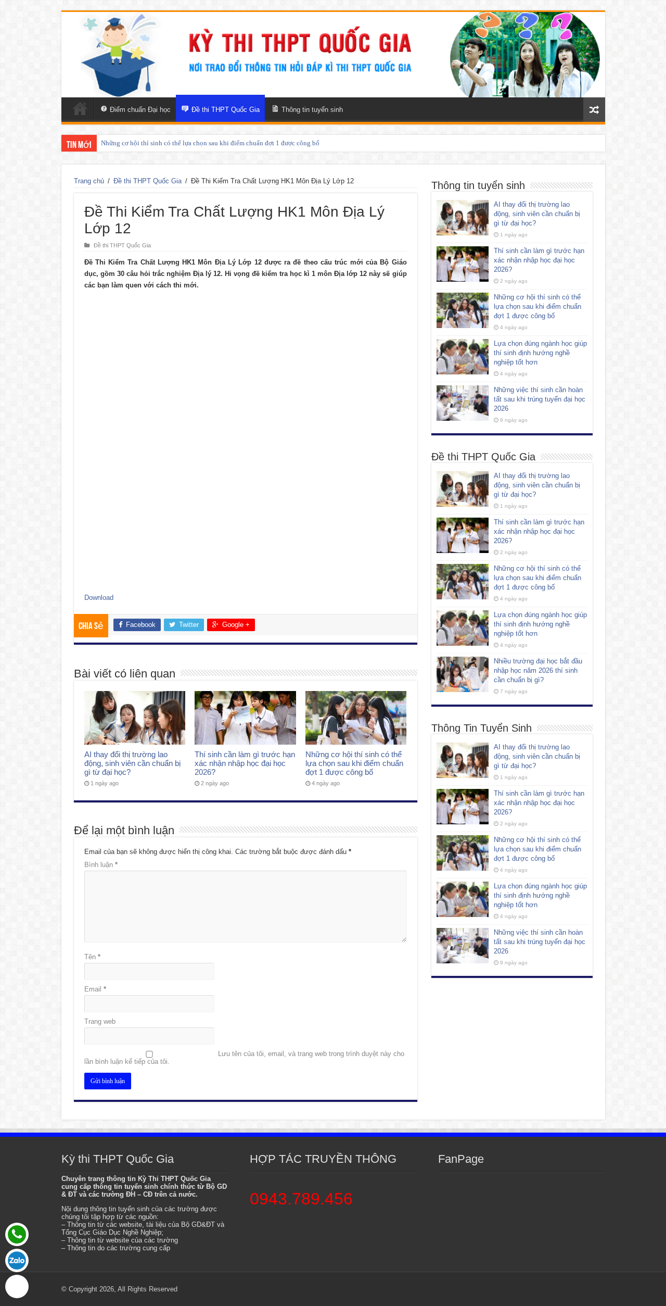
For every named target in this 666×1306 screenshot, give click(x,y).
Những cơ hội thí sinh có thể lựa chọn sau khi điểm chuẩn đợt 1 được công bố (210, 143)
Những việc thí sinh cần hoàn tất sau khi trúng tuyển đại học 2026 (539, 399)
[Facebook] (17, 1286)
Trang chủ (89, 181)
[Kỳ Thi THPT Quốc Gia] (80, 108)
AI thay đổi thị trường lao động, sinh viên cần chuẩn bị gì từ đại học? (132, 763)
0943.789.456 (301, 1198)
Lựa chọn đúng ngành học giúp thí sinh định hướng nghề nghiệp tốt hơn (540, 353)
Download (98, 597)
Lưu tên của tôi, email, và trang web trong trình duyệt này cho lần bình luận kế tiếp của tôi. (244, 1057)
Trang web (100, 1021)
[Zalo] (17, 1260)
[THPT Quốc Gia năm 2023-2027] (333, 54)
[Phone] (17, 1234)
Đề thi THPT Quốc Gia (147, 181)
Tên (92, 957)
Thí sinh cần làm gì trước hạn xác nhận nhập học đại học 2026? (245, 763)
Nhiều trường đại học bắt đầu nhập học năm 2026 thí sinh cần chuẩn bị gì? (538, 670)
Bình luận (101, 865)
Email (95, 989)
